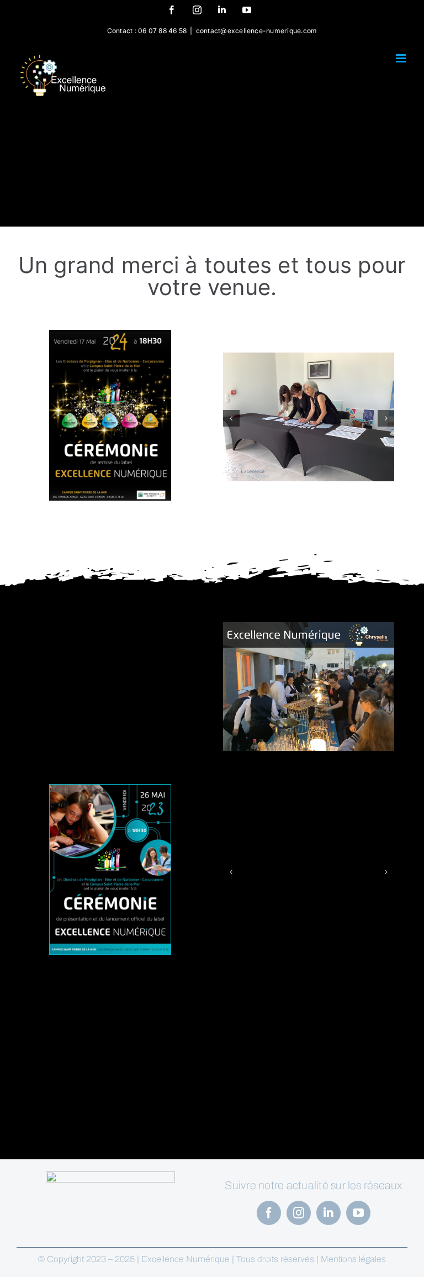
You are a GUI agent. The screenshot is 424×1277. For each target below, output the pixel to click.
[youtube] (358, 1213)
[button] (231, 418)
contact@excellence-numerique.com (256, 31)
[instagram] (299, 1213)
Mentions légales (353, 1259)
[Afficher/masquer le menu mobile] (401, 58)
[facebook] (269, 1213)
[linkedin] (328, 1213)
